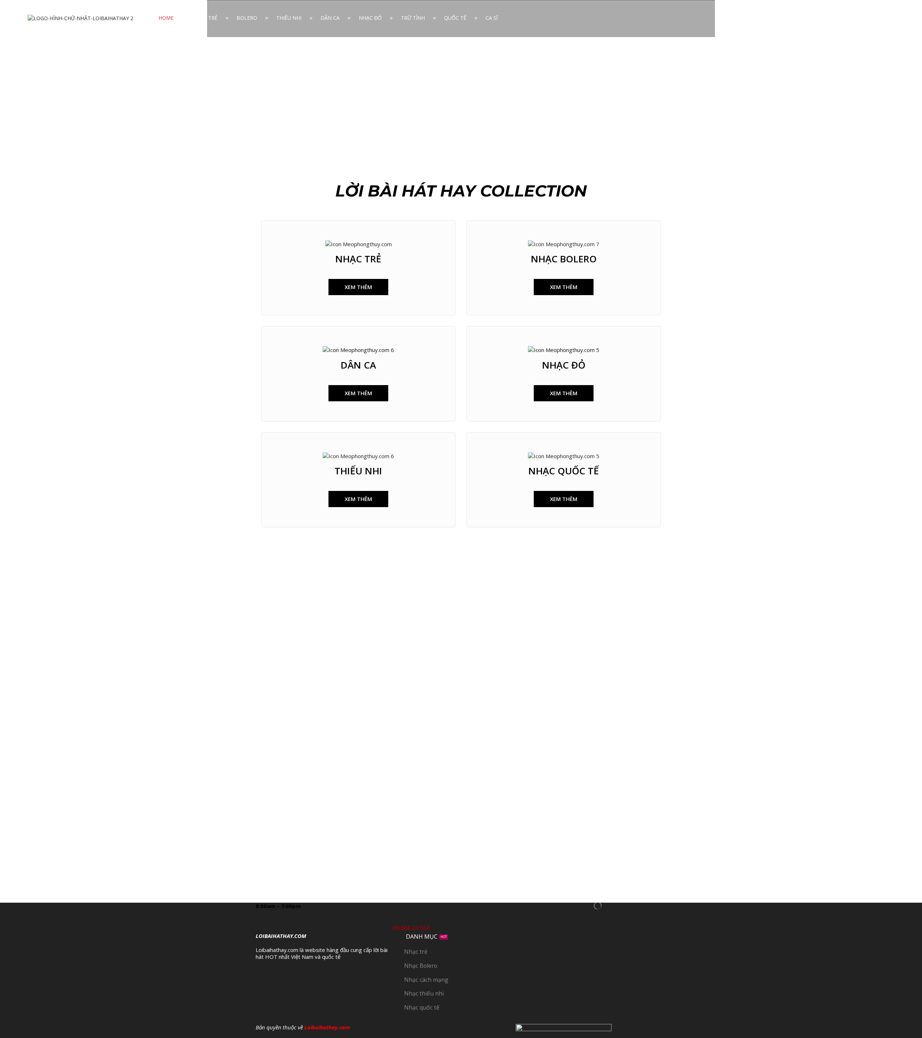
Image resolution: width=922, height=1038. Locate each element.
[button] (358, 287)
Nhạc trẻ (205, 17)
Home (166, 17)
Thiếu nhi (288, 17)
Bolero (247, 17)
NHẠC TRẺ (358, 258)
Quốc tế (455, 17)
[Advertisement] (461, 91)
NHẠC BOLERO (564, 258)
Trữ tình (413, 17)
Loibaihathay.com (327, 1027)
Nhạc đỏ (370, 17)
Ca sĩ (491, 17)
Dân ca (330, 17)
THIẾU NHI (358, 470)
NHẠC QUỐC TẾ (563, 470)
